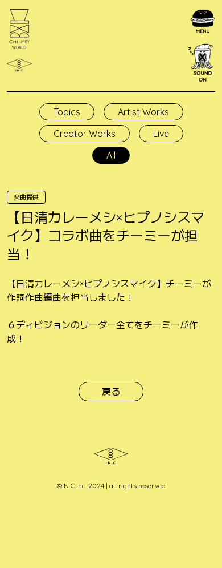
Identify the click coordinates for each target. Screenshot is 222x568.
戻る (111, 391)
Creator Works (85, 133)
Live (161, 133)
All (111, 155)
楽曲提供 (26, 197)
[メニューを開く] (202, 21)
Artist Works (143, 112)
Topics (67, 112)
